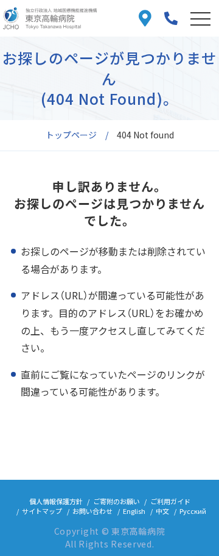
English (134, 511)
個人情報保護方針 (56, 501)
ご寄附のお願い (116, 501)
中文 (162, 511)
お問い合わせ (92, 511)
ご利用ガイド (170, 501)
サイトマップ (42, 511)
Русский (192, 511)
